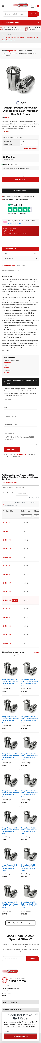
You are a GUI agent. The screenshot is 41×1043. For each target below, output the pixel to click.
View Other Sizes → (20, 190)
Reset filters (22, 493)
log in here (11, 51)
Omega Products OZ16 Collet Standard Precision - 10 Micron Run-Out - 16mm (29, 905)
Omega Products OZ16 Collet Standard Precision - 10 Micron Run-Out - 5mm (29, 719)
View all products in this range (19, 923)
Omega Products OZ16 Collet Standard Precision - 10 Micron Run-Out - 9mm (29, 793)
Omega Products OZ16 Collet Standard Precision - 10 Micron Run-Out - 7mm (29, 756)
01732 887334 (11, 231)
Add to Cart (20, 179)
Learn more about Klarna (15, 223)
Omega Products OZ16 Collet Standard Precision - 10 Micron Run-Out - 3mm (29, 682)
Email (6, 407)
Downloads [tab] (21, 265)
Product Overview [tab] (8, 265)
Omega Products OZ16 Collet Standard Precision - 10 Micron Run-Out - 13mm (10, 868)
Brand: (4, 688)
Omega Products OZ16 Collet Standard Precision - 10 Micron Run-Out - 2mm (10, 682)
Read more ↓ (6, 131)
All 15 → (36, 652)
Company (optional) (11, 424)
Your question (9, 433)
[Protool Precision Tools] (20, 6)
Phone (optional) (10, 416)
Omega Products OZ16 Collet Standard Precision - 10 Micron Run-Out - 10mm (10, 830)
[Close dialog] (37, 1014)
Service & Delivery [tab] (9, 270)
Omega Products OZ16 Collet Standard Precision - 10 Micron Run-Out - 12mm (29, 830)
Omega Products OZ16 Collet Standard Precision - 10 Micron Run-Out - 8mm (10, 793)
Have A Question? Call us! (17, 979)
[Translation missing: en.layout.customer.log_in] (32, 6)
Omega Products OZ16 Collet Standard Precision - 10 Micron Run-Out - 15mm (10, 905)
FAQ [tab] (19, 270)
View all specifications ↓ (31, 148)
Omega (8, 688)
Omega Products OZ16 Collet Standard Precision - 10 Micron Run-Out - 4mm (10, 719)
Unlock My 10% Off (20, 1037)
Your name (7, 399)
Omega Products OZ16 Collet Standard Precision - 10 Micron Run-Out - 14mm (29, 868)
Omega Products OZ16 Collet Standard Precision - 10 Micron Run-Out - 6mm (10, 756)
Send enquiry (12, 449)
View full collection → (9, 482)
